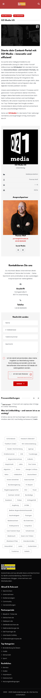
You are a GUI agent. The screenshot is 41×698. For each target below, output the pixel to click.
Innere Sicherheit (13, 480)
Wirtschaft (6, 405)
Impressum (7, 675)
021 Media (12, 113)
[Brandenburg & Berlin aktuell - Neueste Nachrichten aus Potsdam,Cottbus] (22, 4)
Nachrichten (6, 16)
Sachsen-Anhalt (14, 495)
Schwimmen (30, 531)
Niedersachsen (13, 521)
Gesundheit (8, 546)
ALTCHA (29, 377)
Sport (5, 658)
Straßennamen (9, 454)
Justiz (20, 546)
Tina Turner (32, 464)
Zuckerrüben (32, 546)
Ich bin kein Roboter (20, 374)
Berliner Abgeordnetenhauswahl (20, 510)
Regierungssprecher (11, 490)
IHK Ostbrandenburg (29, 444)
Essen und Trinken (27, 536)
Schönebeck (10, 439)
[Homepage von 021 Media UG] (18, 250)
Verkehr (27, 551)
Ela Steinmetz (28, 521)
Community (7, 601)
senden (19, 384)
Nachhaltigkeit (14, 515)
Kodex (5, 671)
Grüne (18, 469)
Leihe (21, 464)
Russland (8, 500)
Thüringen (28, 515)
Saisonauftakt (29, 480)
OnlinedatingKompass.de (12, 639)
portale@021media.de (20, 239)
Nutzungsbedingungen (11, 682)
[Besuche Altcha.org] (31, 374)
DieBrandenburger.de (11, 628)
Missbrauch (11, 536)
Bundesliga (29, 495)
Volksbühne (18, 474)
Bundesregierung (14, 485)
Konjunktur (28, 526)
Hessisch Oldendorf (28, 439)
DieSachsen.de (8, 618)
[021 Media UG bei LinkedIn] (23, 250)
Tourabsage (33, 454)
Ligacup (31, 449)
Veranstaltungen (9, 605)
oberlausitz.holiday (10, 635)
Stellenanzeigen (9, 598)
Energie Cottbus (31, 469)
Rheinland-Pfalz (12, 541)
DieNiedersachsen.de (11, 625)
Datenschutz (7, 678)
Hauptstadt (9, 464)
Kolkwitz (30, 459)
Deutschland (31, 474)
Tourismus (15, 551)
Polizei (19, 500)
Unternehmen (18, 16)
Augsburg (15, 505)
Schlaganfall (31, 500)
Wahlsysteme (14, 526)
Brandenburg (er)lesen (11, 648)
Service (5, 668)
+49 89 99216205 (20, 308)
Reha (6, 474)
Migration (7, 469)
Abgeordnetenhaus (15, 459)
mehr (36, 419)
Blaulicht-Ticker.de (10, 614)
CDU (25, 490)
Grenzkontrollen (28, 541)
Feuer (35, 490)
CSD (21, 454)
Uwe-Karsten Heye (13, 531)
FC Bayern (29, 485)
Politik (5, 651)
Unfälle (26, 505)
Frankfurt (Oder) (10, 444)
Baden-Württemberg (15, 449)
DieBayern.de (8, 621)
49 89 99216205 (20, 241)
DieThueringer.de (9, 632)
